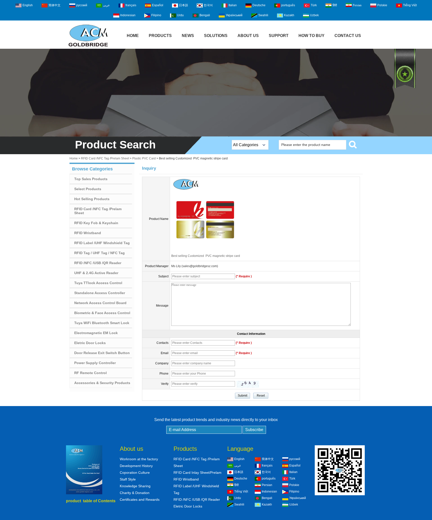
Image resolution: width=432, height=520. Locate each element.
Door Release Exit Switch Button (102, 353)
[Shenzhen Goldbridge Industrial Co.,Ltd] (88, 47)
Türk (314, 5)
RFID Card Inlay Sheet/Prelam (198, 473)
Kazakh (289, 15)
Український (234, 15)
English (27, 5)
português (288, 5)
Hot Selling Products (92, 199)
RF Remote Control (90, 373)
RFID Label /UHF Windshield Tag (102, 243)
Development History (136, 466)
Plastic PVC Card (144, 158)
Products (160, 35)
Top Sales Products (91, 179)
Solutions (216, 35)
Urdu (180, 15)
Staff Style (128, 479)
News (188, 35)
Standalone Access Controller (99, 293)
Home (133, 35)
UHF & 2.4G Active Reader (96, 273)
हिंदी (334, 5)
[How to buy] (216, 92)
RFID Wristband (87, 233)
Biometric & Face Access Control (102, 313)
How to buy (311, 35)
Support (278, 35)
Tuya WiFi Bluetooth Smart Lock (101, 323)
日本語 (183, 5)
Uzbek (314, 15)
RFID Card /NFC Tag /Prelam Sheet (105, 158)
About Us (248, 35)
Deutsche (259, 5)
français (131, 5)
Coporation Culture (135, 473)
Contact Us (347, 35)
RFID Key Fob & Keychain (96, 223)
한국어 (208, 5)
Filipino (156, 15)
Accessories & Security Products (102, 383)
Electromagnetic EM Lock (96, 333)
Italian (232, 5)
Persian (357, 5)
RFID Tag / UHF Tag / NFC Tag (99, 253)
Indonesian (128, 15)
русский (81, 5)
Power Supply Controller (95, 363)
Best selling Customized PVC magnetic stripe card (205, 256)
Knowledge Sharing (135, 486)
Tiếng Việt (410, 5)
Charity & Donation (135, 493)
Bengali (205, 15)
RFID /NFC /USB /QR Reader (97, 263)
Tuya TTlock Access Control (98, 283)
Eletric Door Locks (90, 343)
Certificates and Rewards (140, 500)
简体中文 (54, 5)
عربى (106, 5)
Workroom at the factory (139, 459)
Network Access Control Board (100, 303)
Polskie (382, 5)
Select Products (87, 189)
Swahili (263, 15)
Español (157, 5)
